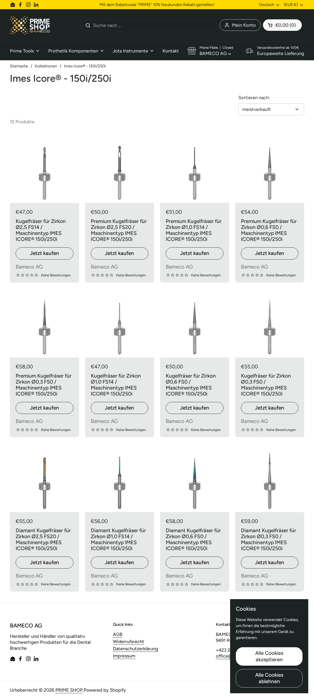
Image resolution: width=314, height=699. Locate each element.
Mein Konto (244, 25)
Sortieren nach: (254, 97)
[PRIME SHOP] (31, 25)
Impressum (124, 656)
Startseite (19, 66)
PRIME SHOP (69, 690)
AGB (117, 634)
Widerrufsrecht (128, 641)
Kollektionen (46, 66)
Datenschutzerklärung (135, 648)
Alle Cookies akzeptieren (269, 656)
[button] (282, 25)
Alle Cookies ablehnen (269, 678)
